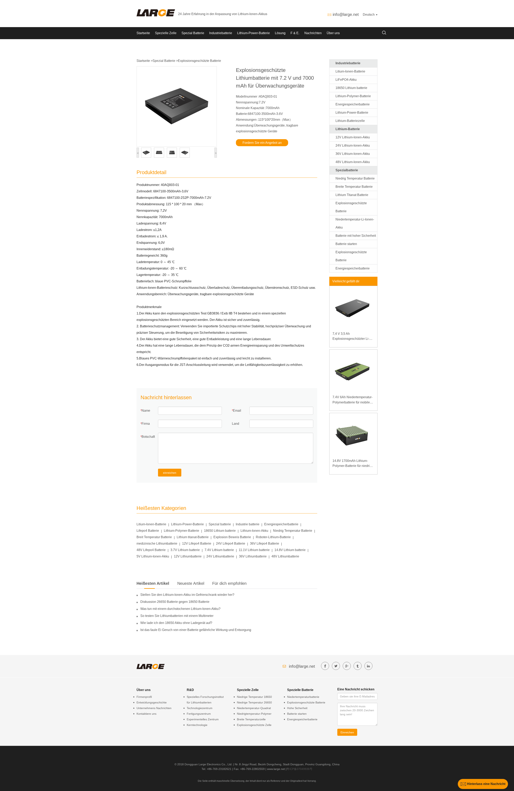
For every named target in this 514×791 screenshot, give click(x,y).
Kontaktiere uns (146, 713)
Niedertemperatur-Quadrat (254, 708)
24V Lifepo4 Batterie (230, 543)
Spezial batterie (220, 524)
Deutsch (369, 14)
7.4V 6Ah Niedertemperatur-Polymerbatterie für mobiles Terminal (352, 400)
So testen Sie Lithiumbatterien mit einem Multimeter (176, 615)
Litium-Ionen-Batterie (151, 524)
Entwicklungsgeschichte (152, 702)
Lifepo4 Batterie (148, 530)
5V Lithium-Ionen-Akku (153, 556)
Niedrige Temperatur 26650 (254, 702)
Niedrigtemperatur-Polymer (254, 713)
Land (235, 423)
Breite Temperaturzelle (251, 719)
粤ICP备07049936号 (299, 769)
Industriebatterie (220, 33)
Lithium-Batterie (348, 129)
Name (146, 410)
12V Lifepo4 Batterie (196, 543)
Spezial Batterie (193, 33)
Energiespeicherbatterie (281, 524)
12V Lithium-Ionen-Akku (353, 137)
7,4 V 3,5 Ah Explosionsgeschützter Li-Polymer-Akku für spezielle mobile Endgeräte (351, 336)
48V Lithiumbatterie (285, 556)
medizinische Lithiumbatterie (157, 543)
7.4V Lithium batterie (219, 550)
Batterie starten (346, 244)
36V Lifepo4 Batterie (264, 543)
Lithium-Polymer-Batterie (181, 530)
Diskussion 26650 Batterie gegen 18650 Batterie (174, 601)
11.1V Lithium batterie (254, 550)
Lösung (280, 33)
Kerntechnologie (197, 725)
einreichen (169, 472)
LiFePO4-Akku (346, 79)
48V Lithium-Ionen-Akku (353, 162)
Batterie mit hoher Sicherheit (356, 235)
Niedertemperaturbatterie (303, 696)
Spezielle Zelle (165, 33)
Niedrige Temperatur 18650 (254, 696)
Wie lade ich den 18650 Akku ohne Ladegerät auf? (176, 623)
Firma (146, 423)
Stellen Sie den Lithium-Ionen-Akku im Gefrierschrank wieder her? (187, 594)
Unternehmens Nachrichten (154, 708)
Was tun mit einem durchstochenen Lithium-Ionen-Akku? (180, 608)
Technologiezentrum (199, 708)
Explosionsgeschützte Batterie (199, 60)
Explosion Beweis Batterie (232, 537)
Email (237, 410)
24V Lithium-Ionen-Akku (353, 145)
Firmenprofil (144, 696)
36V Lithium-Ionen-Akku (353, 153)
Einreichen (347, 732)
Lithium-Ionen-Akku (254, 530)
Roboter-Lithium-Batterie (273, 537)
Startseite (143, 33)
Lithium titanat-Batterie (193, 537)
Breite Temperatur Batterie (354, 186)
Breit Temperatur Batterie (154, 537)
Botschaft (148, 436)
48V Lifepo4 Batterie (151, 550)
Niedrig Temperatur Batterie (292, 530)
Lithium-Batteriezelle (350, 120)
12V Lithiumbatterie (188, 556)
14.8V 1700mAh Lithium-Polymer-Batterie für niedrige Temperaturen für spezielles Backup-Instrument (352, 463)
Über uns (333, 33)
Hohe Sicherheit (297, 708)
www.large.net (276, 769)
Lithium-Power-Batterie (253, 33)
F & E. (295, 33)
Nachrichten (313, 33)
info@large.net (346, 14)
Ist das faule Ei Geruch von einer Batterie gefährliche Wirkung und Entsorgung (195, 630)
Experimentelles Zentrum (203, 719)
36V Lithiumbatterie (253, 556)
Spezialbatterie (347, 170)
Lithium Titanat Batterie (352, 195)
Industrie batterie (247, 524)
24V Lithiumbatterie (220, 556)
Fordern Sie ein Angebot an (262, 142)
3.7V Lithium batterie (185, 550)
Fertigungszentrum (199, 713)
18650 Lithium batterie (220, 530)
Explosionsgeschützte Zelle (254, 725)
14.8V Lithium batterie (290, 550)
